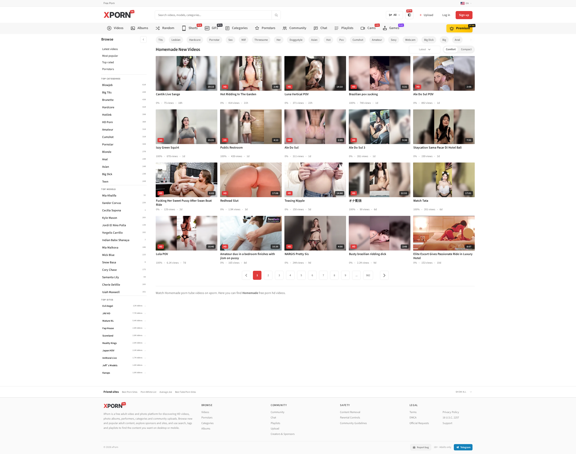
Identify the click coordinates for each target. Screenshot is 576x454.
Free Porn (109, 3)
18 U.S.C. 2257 (451, 418)
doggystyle (296, 40)
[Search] (276, 15)
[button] (472, 40)
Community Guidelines (353, 423)
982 (368, 275)
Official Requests (419, 423)
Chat (273, 418)
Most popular (110, 56)
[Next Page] (384, 275)
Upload (275, 429)
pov (341, 40)
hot (328, 40)
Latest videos (110, 49)
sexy (393, 40)
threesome (261, 40)
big (444, 40)
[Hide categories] (143, 39)
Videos (205, 412)
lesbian (175, 40)
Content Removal (350, 412)
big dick (429, 40)
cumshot (358, 40)
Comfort (451, 49)
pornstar (214, 40)
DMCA (413, 418)
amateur (377, 40)
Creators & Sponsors (283, 434)
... (357, 275)
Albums (205, 429)
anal (457, 40)
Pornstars (108, 69)
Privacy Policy (451, 412)
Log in (446, 15)
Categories (207, 423)
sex (230, 40)
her (279, 40)
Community (277, 412)
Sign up (464, 15)
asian (314, 40)
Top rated (108, 62)
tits (160, 40)
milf (243, 40)
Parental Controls (350, 418)
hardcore (194, 40)
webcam (410, 40)
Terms (413, 412)
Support (447, 423)
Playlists (275, 423)
